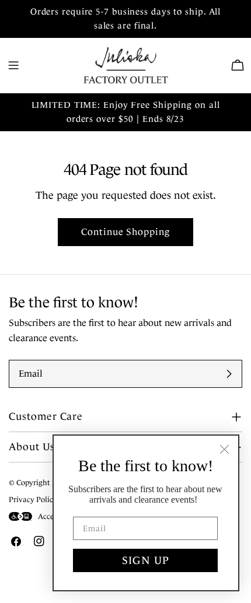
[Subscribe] (229, 374)
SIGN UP (145, 560)
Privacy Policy (33, 499)
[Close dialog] (224, 449)
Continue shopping (125, 232)
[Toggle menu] (13, 65)
